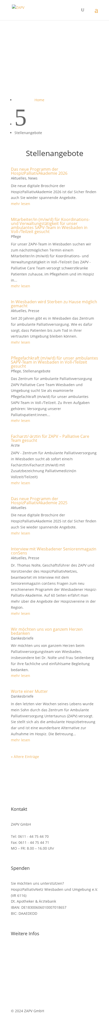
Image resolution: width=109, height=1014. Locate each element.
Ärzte (15, 445)
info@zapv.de (35, 830)
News (33, 178)
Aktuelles (18, 178)
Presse (33, 310)
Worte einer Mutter (29, 691)
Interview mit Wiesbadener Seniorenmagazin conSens (53, 551)
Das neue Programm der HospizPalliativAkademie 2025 (39, 500)
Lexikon (17, 954)
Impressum (20, 984)
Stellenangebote (36, 371)
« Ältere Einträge (25, 756)
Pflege (16, 236)
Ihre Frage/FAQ (23, 948)
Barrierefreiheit (24, 972)
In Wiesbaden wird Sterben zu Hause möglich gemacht (54, 304)
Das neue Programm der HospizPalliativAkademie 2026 (39, 171)
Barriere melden (25, 978)
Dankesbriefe (22, 638)
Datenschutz (21, 966)
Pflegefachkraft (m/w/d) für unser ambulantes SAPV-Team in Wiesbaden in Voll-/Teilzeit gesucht (54, 362)
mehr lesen (20, 203)
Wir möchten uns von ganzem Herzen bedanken (47, 631)
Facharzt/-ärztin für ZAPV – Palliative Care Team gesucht (50, 438)
